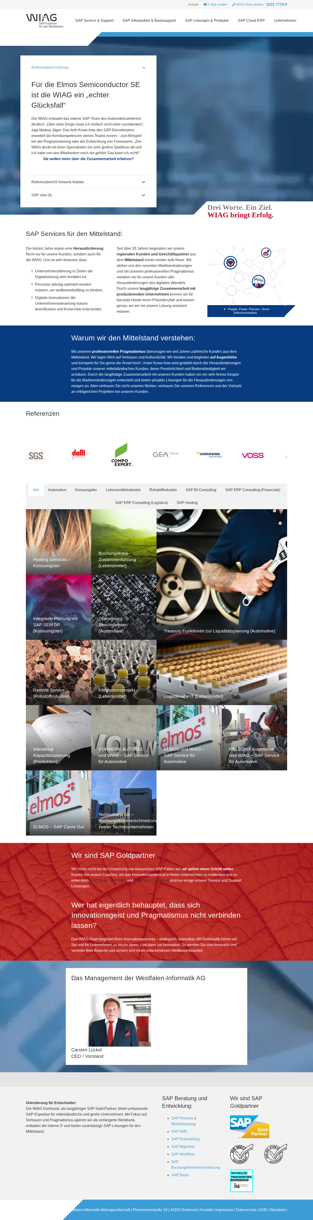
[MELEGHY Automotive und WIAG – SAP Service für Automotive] (254, 737)
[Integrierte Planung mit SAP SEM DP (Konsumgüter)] (58, 607)
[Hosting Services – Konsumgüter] (58, 541)
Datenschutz (246, 1210)
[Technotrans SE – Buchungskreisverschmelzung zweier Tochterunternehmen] (123, 803)
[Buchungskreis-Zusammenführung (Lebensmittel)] (123, 541)
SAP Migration (183, 1147)
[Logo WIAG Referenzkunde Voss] (191, 454)
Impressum (224, 1210)
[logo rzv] (278, 454)
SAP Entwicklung (185, 1139)
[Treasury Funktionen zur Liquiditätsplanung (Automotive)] (221, 574)
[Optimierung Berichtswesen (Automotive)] (123, 607)
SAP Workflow (183, 1154)
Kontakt (206, 1210)
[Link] (44, 20)
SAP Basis (99, 880)
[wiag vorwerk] (148, 454)
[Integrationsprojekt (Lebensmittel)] (123, 672)
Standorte (277, 1210)
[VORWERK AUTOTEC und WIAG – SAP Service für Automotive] (123, 737)
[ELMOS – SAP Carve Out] (58, 803)
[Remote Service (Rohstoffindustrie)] (58, 672)
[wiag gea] (104, 454)
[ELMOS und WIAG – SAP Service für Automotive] (189, 737)
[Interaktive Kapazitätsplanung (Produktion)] (58, 737)
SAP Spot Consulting (151, 880)
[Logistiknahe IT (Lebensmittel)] (221, 672)
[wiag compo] (61, 454)
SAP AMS (118, 880)
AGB (263, 1210)
